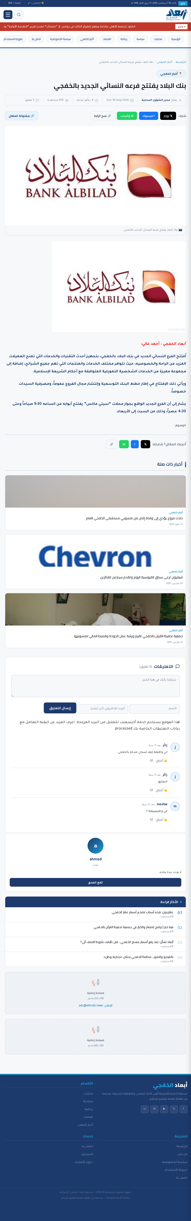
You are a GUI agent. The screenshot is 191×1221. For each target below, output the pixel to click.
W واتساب (127, 116)
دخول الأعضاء (84, 1162)
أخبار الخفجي (87, 38)
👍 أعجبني (161, 760)
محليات (158, 38)
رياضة (123, 38)
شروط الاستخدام (13, 38)
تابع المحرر (96, 882)
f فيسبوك (149, 116)
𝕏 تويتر (168, 116)
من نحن (182, 1154)
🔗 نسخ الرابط (102, 116)
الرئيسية (175, 38)
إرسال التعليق (60, 708)
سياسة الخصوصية (60, 38)
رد (151, 760)
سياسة (140, 38)
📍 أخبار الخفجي (171, 73)
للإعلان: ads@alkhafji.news (95, 1005)
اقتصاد (107, 38)
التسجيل (87, 1154)
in (144, 1109)
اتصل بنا (36, 38)
